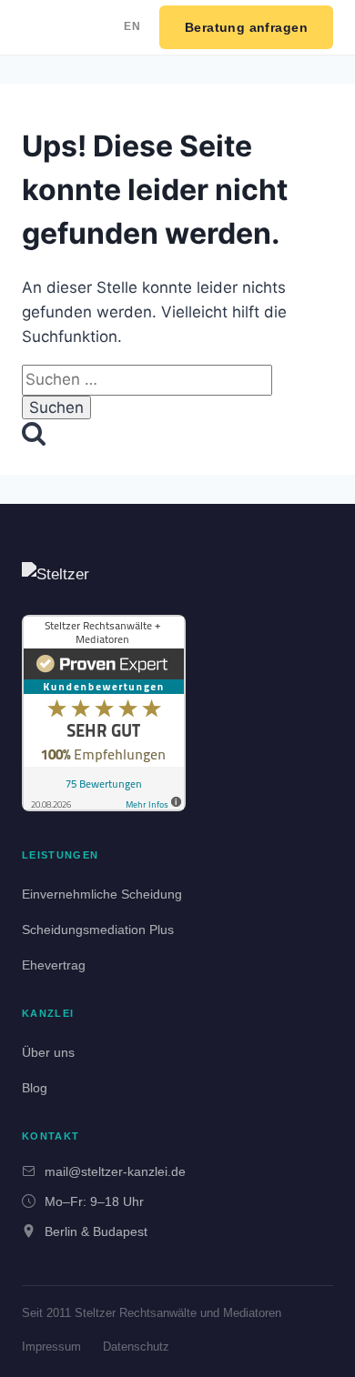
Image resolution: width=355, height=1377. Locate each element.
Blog (34, 1087)
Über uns (48, 1052)
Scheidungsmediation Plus (98, 929)
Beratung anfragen (246, 27)
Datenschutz (136, 1346)
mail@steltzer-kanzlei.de (115, 1171)
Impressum (51, 1346)
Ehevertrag (54, 965)
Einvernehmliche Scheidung (102, 894)
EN (132, 26)
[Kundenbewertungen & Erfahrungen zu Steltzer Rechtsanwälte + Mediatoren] (104, 713)
